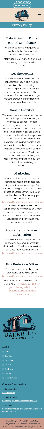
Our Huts (9, 356)
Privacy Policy (32, 421)
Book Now (9, 369)
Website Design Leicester (30, 426)
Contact (8, 373)
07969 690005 (23, 2)
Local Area (9, 360)
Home (7, 351)
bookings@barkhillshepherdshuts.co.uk (23, 202)
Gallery (8, 364)
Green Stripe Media (11, 426)
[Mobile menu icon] (40, 15)
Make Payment (11, 378)
